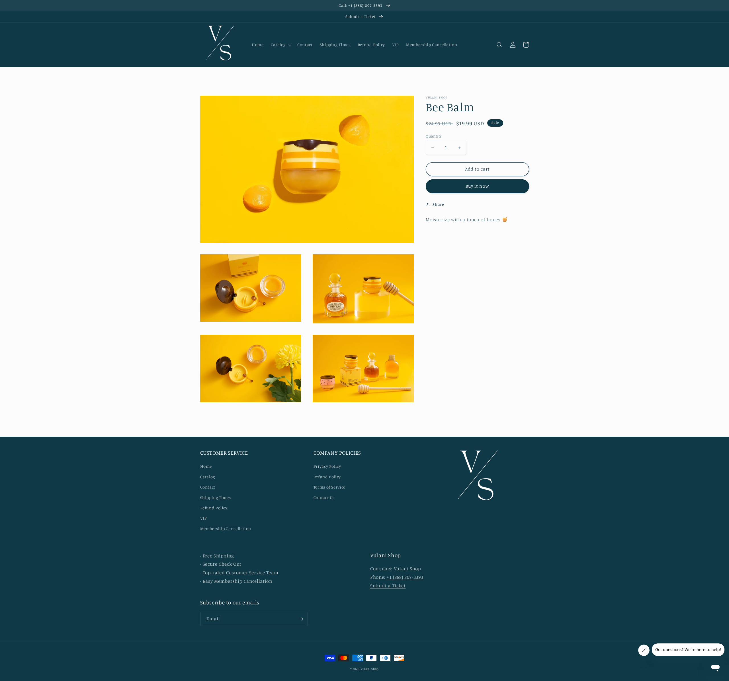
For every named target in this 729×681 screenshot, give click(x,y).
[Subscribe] (300, 619)
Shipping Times (215, 497)
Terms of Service (329, 487)
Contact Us (324, 497)
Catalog (207, 476)
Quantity (433, 136)
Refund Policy (214, 507)
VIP (203, 518)
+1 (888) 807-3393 (404, 577)
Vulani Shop (370, 668)
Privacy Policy (327, 466)
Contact (207, 487)
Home (206, 466)
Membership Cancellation (225, 528)
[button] (280, 44)
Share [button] (438, 204)
